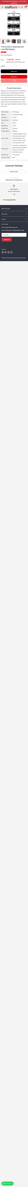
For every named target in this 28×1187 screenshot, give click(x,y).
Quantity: (3, 66)
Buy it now (14, 76)
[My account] (22, 7)
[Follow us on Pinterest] (8, 252)
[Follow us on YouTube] (11, 252)
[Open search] (19, 7)
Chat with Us (8, 1183)
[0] (25, 7)
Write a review (14, 171)
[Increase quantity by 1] (16, 66)
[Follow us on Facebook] (3, 252)
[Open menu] (2, 7)
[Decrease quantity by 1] (8, 66)
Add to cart (14, 71)
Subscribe (6, 239)
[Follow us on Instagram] (6, 252)
